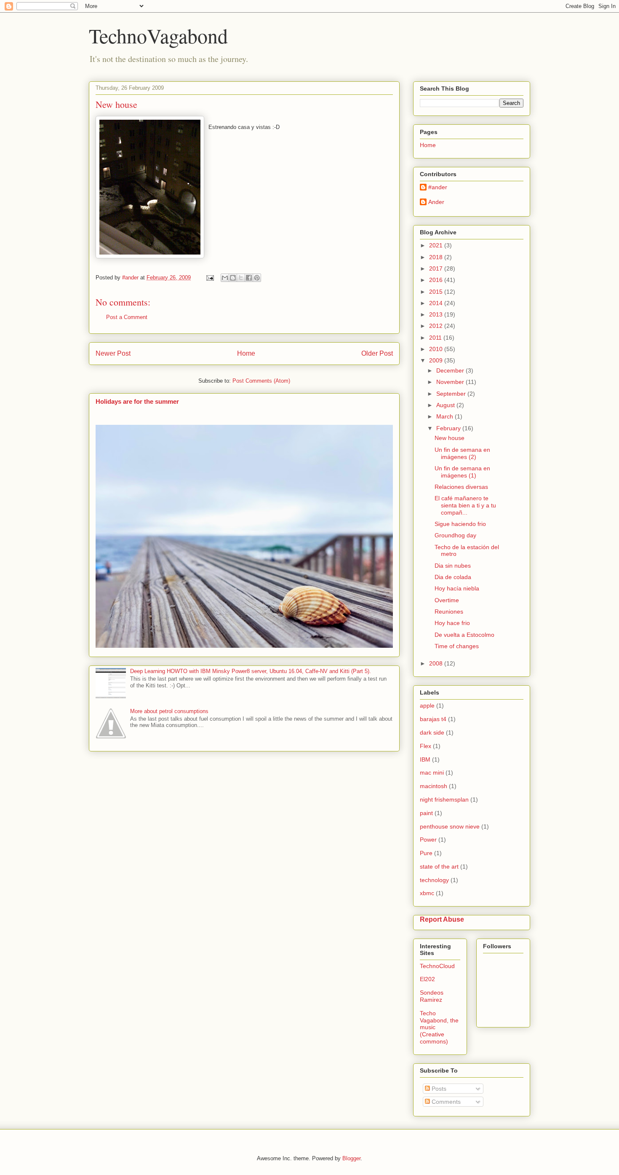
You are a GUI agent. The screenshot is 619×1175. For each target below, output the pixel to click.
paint (426, 813)
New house (449, 438)
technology (434, 880)
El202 (427, 979)
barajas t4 (433, 719)
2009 (436, 360)
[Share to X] (241, 278)
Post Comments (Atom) (261, 381)
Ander (436, 202)
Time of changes (457, 646)
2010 (436, 349)
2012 (436, 325)
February (449, 428)
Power (428, 839)
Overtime (447, 600)
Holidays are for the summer (137, 401)
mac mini (432, 772)
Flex (425, 746)
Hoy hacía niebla (457, 588)
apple (427, 705)
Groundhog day (455, 535)
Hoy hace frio (452, 623)
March (445, 416)
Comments (445, 1101)
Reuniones (449, 611)
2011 (436, 337)
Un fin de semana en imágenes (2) (462, 453)
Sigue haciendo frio (460, 523)
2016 (436, 279)
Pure (426, 853)
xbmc (427, 893)
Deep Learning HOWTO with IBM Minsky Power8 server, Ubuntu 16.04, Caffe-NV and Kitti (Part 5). (250, 671)
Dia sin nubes (453, 565)
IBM (425, 759)
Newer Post (113, 353)
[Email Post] (209, 277)
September (451, 393)
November (451, 381)
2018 (436, 257)
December (451, 370)
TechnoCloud (437, 966)
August (446, 405)
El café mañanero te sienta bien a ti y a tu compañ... (465, 505)
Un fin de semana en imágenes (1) (462, 472)
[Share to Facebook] (249, 278)
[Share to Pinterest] (257, 278)
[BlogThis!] (233, 278)
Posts (438, 1088)
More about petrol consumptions (169, 711)
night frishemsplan (444, 799)
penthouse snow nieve (450, 826)
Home (246, 353)
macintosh (433, 786)
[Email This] (225, 278)
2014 (436, 303)
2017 (436, 268)
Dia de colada (453, 577)
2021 (436, 245)
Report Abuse (442, 919)
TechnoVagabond (158, 35)
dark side (432, 732)
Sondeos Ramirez (431, 996)
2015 (436, 291)
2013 (436, 314)
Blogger (351, 1158)
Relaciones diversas (461, 486)
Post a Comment (126, 317)
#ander (437, 187)
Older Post (377, 353)
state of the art (439, 866)
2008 (436, 663)
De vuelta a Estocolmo (464, 634)
